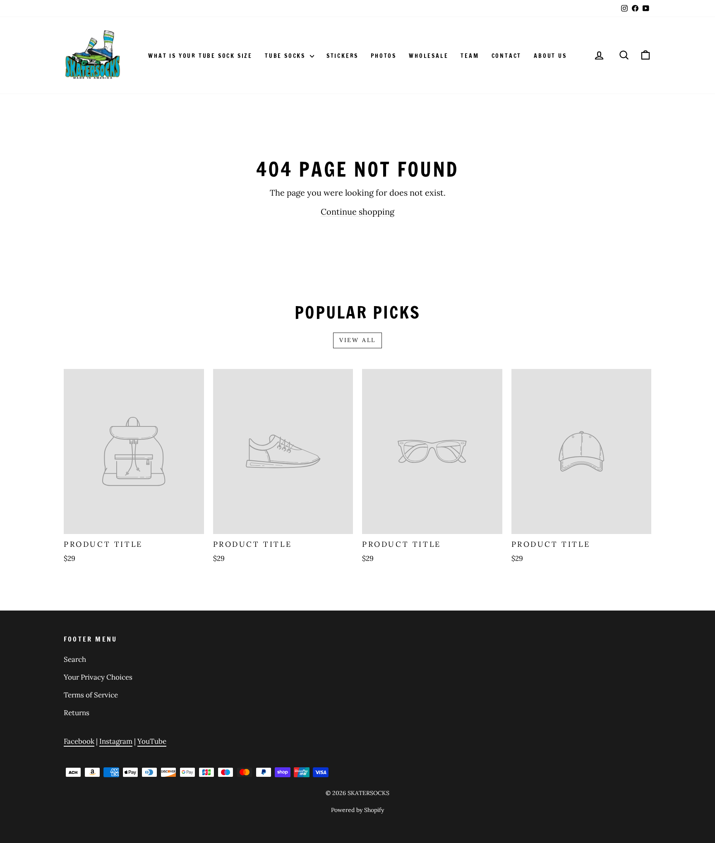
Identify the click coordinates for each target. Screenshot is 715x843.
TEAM (470, 56)
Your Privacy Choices (98, 677)
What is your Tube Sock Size (200, 56)
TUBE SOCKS (286, 56)
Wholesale (428, 56)
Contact (507, 56)
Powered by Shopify (357, 810)
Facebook (79, 741)
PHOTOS (383, 56)
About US (550, 56)
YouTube (151, 741)
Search (75, 659)
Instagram (115, 741)
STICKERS (342, 56)
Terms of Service (91, 694)
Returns (76, 712)
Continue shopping (357, 211)
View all (357, 340)
